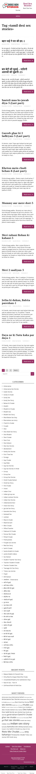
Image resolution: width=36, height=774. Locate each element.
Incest (6, 489)
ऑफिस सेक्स (7, 591)
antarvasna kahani (17, 697)
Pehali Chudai (8, 537)
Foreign (6, 457)
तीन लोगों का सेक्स (8, 617)
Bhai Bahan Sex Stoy (10, 417)
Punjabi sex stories (10, 543)
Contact (7, 746)
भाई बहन (6, 642)
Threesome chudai (18, 735)
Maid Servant (8, 523)
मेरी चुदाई (6, 651)
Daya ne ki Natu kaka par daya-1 (18, 336)
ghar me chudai (9, 717)
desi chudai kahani (8, 710)
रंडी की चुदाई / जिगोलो (9, 654)
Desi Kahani (7, 443)
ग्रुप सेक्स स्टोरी (8, 605)
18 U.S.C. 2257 (23, 766)
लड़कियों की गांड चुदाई (9, 659)
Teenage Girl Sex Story (11, 568)
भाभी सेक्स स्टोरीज (8, 645)
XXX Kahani (7, 577)
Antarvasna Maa (28, 697)
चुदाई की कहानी (7, 608)
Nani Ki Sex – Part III (10, 683)
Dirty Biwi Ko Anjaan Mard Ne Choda (16, 677)
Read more (27, 60)
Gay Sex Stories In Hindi (11, 469)
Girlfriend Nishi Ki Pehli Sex (12, 685)
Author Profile (20, 768)
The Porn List (14, 749)
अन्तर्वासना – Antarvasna (11, 580)
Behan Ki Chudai (9, 403)
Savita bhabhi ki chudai (11, 551)
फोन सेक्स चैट (7, 631)
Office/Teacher (8, 528)
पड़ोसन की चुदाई (8, 625)
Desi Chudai (7, 437)
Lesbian (6, 517)
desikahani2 (7, 449)
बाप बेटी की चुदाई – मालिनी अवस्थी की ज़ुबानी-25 (14, 70)
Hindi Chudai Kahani (10, 480)
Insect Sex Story (9, 506)
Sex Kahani (7, 557)
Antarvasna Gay (6, 697)
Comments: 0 (25, 44)
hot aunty (25, 717)
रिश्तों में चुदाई (7, 656)
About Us (22, 749)
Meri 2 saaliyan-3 (13, 270)
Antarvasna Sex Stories (11, 389)
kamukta (4, 727)
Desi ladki (5, 712)
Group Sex (7, 474)
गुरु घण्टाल (6, 602)
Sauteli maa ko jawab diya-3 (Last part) (15, 101)
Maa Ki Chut (26, 729)
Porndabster (27, 746)
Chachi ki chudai (9, 423)
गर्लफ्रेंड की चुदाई (8, 600)
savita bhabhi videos (10, 554)
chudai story (21, 707)
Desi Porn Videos (17, 746)
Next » (16, 370)
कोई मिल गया (7, 597)
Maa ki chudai (8, 520)
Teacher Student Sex (10, 565)
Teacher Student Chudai (11, 563)
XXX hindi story (12, 737)
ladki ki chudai (15, 729)
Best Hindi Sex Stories (22, 702)
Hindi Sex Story (8, 483)
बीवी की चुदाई (7, 639)
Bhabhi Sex (7, 412)
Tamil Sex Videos (22, 773)
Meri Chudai (8, 526)
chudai (26, 704)
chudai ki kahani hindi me (12, 707)
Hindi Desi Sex (19, 717)
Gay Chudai (7, 460)
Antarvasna (14, 75)
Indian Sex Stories (17, 306)
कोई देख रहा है (7, 594)
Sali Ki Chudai (16, 273)
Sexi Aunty (21, 732)
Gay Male (7, 463)
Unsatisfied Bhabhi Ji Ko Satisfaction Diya (17, 680)
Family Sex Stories (15, 44)
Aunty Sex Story (9, 400)
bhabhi (6, 406)
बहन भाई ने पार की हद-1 (13, 41)
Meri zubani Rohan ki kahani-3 (15, 236)
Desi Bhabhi (8, 434)
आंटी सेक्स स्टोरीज (8, 585)
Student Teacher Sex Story (12, 560)
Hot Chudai (7, 486)
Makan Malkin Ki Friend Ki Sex (13, 674)
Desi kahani (28, 709)
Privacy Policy (14, 766)
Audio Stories (8, 392)
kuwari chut (5, 729)
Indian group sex (9, 494)
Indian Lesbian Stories (11, 497)
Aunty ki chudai (9, 395)
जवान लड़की (7, 611)
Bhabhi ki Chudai (9, 409)
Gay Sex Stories (16, 241)
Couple (6, 426)
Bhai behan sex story (10, 420)
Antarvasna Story (25, 699)
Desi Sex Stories (27, 4)
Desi (5, 429)
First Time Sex (8, 454)
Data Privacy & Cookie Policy (18, 751)
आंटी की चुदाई (7, 582)
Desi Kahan (18, 710)
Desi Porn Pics (11, 773)
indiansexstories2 (9, 503)
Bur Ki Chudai (19, 705)
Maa (21, 729)
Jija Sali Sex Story (9, 508)
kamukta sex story (15, 726)
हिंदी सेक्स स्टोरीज (8, 662)
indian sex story (20, 723)
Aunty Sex (7, 398)
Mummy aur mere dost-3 (17, 203)
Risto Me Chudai (10, 731)
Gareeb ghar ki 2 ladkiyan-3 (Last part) (16, 134)
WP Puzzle (21, 759)
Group (6, 471)
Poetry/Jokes (8, 540)
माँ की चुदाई (6, 648)
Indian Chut (7, 491)
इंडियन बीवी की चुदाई (9, 588)
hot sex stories (12, 720)
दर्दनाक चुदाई (7, 619)
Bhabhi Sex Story (9, 415)
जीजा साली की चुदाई (9, 614)
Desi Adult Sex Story (10, 432)
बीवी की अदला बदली (9, 637)
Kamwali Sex (8, 514)
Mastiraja (32, 773)
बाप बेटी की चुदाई (8, 634)
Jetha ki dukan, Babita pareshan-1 (16, 301)
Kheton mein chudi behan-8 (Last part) (14, 169)
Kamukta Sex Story (10, 511)
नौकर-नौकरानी (7, 622)
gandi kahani (12, 714)
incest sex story (25, 720)
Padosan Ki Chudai (10, 531)
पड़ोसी (5, 628)
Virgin (6, 574)
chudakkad (28, 707)
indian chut (6, 724)
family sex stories (16, 712)
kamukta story (27, 727)
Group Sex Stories (17, 139)
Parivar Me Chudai (10, 534)
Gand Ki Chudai (25, 714)
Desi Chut (7, 440)
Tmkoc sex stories (9, 571)
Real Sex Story (8, 545)
